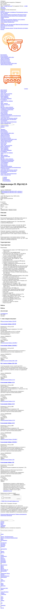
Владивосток (4, 542)
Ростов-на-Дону (4, 588)
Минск (2, 566)
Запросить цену (4, 209)
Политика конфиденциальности (8, 514)
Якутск (2, 607)
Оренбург (3, 580)
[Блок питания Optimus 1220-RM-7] (9, 342)
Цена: (2, 204)
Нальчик (2, 574)
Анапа (2, 534)
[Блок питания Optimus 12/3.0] (8, 420)
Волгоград (3, 545)
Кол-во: (2, 205)
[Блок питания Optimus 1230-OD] (8, 321)
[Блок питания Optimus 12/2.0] (8, 401)
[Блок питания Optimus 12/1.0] (8, 379)
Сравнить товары (5, 125)
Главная (2, 521)
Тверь (2, 596)
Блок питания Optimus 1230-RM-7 (9, 442)
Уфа (1, 602)
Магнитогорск (4, 564)
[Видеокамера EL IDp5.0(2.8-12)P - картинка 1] (11, 191)
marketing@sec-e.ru (7, 490)
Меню (2, 524)
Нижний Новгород (5, 575)
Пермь (2, 584)
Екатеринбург (4, 548)
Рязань (2, 589)
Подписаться (16, 494)
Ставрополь (3, 594)
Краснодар (3, 560)
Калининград (4, 556)
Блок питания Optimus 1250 (7, 462)
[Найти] (13, 520)
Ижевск (2, 551)
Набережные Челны (5, 573)
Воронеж (3, 546)
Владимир (3, 544)
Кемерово (3, 558)
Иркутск (2, 552)
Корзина (2, 127)
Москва (2, 568)
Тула (2, 599)
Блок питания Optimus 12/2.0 (8, 403)
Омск (2, 579)
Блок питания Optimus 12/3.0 (8, 423)
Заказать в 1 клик (12, 209)
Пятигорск (3, 585)
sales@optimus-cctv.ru (14, 501)
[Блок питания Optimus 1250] (7, 459)
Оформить (3, 129)
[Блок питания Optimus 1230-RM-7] (9, 439)
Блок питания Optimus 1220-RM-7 (9, 345)
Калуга (2, 557)
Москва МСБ (4, 571)
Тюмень (2, 600)
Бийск (2, 539)
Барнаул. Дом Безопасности (7, 536)
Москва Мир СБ (4, 569)
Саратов (2, 593)
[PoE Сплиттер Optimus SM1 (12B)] (9, 360)
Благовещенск (4, 540)
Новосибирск (4, 577)
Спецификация (4, 313)
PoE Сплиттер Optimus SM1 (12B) (9, 363)
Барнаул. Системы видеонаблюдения (9, 537)
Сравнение (3, 525)
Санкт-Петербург (4, 591)
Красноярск (3, 561)
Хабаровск (3, 605)
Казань (2, 555)
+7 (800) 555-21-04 (8, 6)
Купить (2, 341)
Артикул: (3, 190)
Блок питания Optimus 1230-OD (8, 324)
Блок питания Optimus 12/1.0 (8, 382)
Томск (2, 598)
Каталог (2, 522)
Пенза (2, 583)
